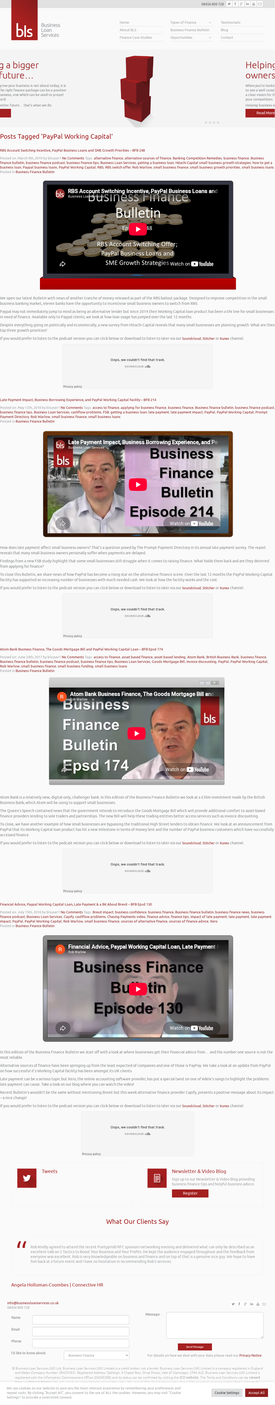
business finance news (232, 912)
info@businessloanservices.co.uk (33, 1303)
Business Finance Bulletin (189, 30)
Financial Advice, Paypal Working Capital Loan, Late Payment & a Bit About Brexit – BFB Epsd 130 (76, 904)
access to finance (106, 407)
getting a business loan (156, 162)
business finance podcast (45, 162)
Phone (16, 1341)
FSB (106, 412)
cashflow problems (86, 412)
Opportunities (181, 37)
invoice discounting (201, 661)
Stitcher (209, 338)
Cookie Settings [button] (227, 1392)
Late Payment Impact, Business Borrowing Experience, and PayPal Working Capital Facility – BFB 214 (78, 400)
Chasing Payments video (126, 916)
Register (190, 1193)
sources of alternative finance (144, 921)
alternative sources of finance (148, 158)
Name (15, 1317)
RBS (100, 167)
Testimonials (230, 22)
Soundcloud (191, 338)
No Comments (73, 158)
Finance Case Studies (136, 37)
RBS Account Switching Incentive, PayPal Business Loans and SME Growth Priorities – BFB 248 (72, 150)
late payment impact (187, 412)
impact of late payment (208, 916)
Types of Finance (183, 22)
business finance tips (83, 162)
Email (15, 1329)
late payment (158, 412)
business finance (236, 158)
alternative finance (108, 158)
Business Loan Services (118, 162)
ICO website (189, 1377)
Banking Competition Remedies (197, 158)
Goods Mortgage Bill (168, 661)
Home (124, 22)
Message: (152, 1314)
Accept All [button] (256, 1392)
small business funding (75, 666)
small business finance (170, 167)
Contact (227, 37)
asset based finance (137, 657)
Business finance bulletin (214, 407)
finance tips (180, 916)
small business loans (258, 167)
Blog (224, 30)
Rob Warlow (142, 167)
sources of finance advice (188, 921)
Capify (69, 916)
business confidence (130, 912)
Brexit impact (103, 912)
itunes (224, 338)
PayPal (209, 412)
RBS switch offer (118, 167)
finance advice (158, 916)
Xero (214, 921)
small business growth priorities (215, 167)
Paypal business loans (40, 167)
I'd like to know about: (28, 1353)
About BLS (128, 30)
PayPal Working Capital (77, 167)
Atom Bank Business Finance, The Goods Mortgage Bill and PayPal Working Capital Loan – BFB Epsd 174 (81, 649)
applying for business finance (143, 407)
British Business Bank (222, 657)
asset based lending (170, 657)
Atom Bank (196, 657)
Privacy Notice (250, 1355)
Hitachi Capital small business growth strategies (213, 162)
